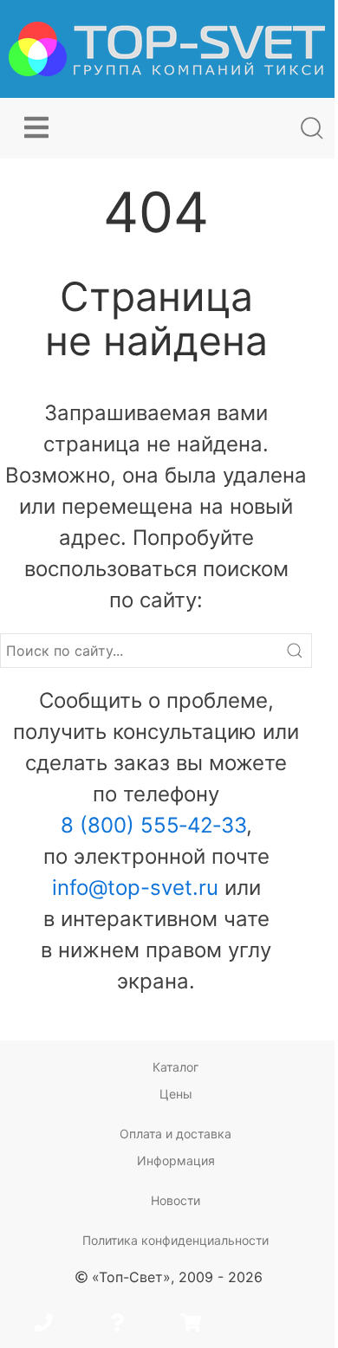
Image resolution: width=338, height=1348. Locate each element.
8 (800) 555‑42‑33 (153, 825)
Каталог (175, 1067)
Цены (175, 1093)
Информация (176, 1160)
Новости (175, 1200)
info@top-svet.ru (135, 887)
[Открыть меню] (36, 128)
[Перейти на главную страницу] (167, 49)
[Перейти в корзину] (191, 1324)
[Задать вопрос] (117, 1324)
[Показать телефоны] (43, 1324)
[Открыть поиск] (312, 128)
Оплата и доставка (175, 1133)
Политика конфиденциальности (175, 1240)
